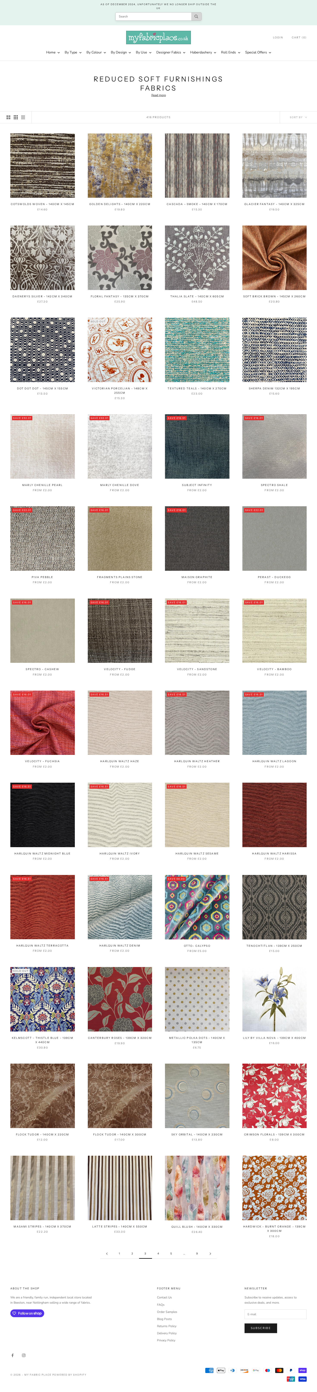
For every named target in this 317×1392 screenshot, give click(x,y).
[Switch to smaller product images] (16, 117)
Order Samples (167, 1312)
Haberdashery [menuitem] (201, 52)
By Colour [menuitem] (94, 52)
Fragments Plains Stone (120, 577)
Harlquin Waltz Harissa (274, 853)
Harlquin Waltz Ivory (120, 853)
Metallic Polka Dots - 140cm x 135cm (197, 1040)
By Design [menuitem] (119, 52)
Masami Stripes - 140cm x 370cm (42, 1226)
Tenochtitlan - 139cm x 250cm (274, 945)
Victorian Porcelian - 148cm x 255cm (120, 390)
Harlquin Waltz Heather (197, 761)
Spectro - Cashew (42, 669)
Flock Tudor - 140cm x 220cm (42, 1134)
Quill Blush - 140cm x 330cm (197, 1226)
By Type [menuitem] (71, 52)
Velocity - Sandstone (197, 669)
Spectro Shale (274, 485)
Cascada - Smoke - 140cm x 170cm (197, 204)
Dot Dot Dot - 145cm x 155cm (42, 388)
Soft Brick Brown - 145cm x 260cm (274, 296)
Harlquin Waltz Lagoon (275, 761)
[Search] (196, 16)
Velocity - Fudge (120, 669)
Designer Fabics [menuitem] (168, 52)
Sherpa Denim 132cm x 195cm (274, 388)
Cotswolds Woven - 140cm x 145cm (42, 204)
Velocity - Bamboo (274, 669)
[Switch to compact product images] (23, 117)
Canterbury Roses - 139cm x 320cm (120, 1037)
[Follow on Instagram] (24, 1355)
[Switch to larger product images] (8, 117)
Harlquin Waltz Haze (119, 761)
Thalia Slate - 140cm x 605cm (197, 296)
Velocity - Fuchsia (42, 761)
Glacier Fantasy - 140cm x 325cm (274, 204)
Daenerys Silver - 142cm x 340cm (42, 296)
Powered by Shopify (69, 1374)
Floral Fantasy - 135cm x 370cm (120, 296)
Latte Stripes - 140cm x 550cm (120, 1226)
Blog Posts (164, 1319)
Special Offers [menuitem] (256, 52)
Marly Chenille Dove (119, 485)
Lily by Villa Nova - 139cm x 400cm (274, 1037)
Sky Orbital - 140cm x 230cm (197, 1134)
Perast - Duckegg (274, 577)
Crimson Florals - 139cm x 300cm (274, 1134)
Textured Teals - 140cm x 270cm (197, 388)
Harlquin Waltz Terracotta (42, 945)
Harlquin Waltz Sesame (197, 853)
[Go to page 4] (210, 1254)
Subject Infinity (197, 485)
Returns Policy (166, 1326)
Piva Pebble (42, 577)
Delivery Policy (167, 1333)
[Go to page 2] (106, 1254)
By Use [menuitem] (141, 52)
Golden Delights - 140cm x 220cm (120, 204)
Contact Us (164, 1297)
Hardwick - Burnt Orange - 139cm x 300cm (274, 1228)
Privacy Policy (166, 1340)
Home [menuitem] (51, 52)
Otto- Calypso (197, 945)
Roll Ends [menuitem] (228, 52)
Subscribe (261, 1328)
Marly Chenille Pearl (42, 485)
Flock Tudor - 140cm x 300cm (119, 1134)
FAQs (161, 1305)
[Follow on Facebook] (12, 1355)
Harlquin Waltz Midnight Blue (42, 853)
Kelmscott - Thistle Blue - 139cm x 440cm (42, 1040)
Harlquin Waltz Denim (119, 945)
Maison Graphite (197, 577)
